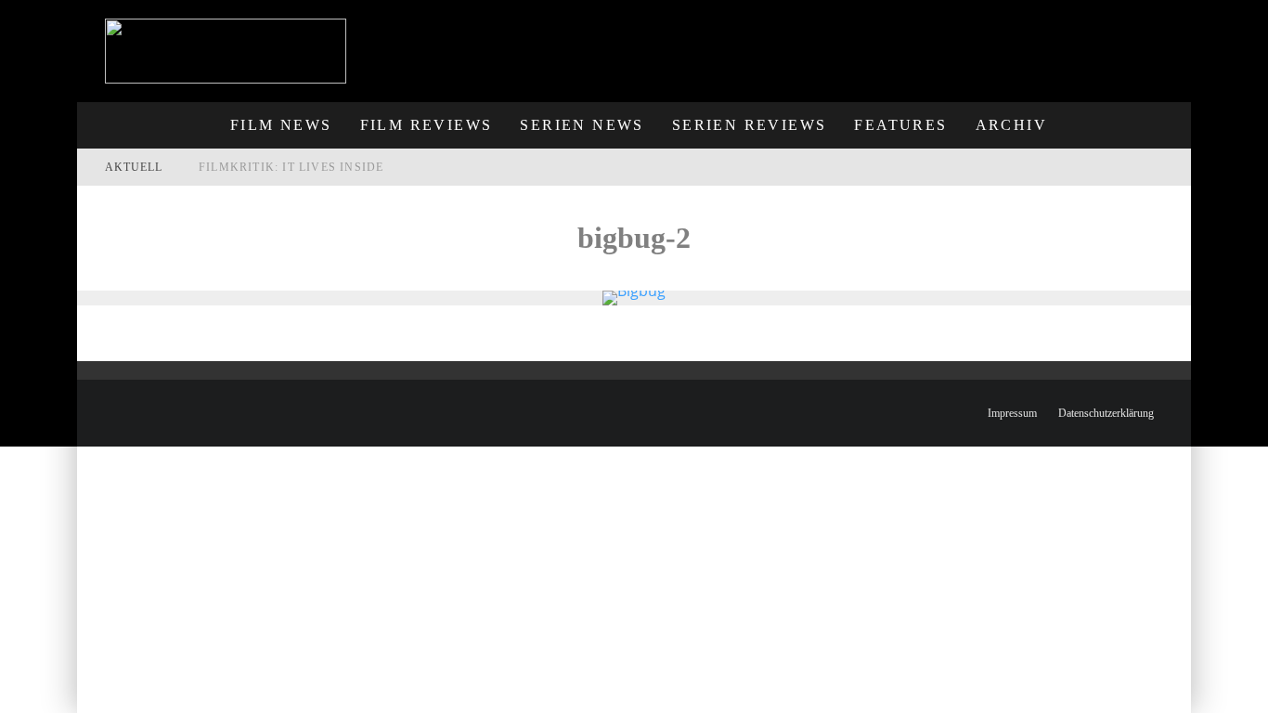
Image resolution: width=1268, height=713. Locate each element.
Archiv (1011, 125)
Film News (281, 125)
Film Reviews (426, 125)
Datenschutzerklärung (1106, 413)
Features (900, 125)
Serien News (581, 125)
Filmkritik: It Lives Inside (291, 167)
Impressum (1012, 413)
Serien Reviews (749, 125)
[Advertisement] (848, 42)
